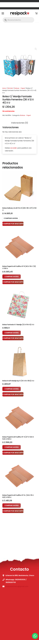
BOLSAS (10, 88)
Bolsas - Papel (19, 88)
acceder (13, 148)
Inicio (4, 88)
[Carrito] (36, 13)
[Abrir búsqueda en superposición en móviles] (18, 20)
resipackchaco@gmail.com (17, 586)
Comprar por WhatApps (13, 224)
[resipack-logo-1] (19, 13)
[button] (36, 49)
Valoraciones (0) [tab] (19, 122)
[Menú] (2, 13)
